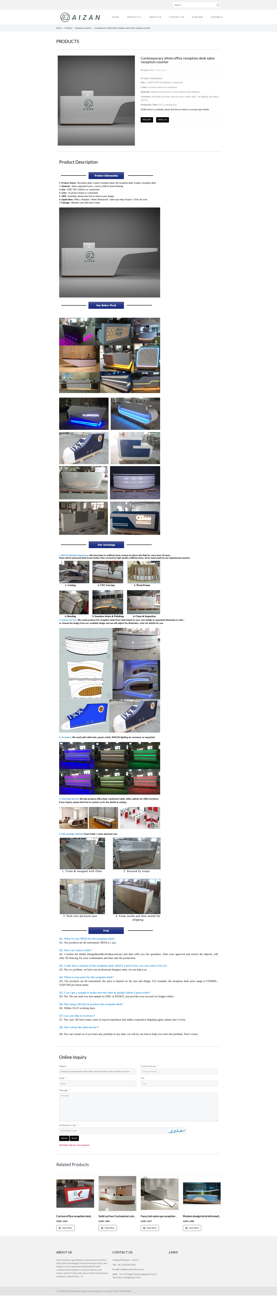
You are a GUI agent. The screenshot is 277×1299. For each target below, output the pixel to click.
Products (68, 28)
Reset (74, 1138)
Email (63, 1078)
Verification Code (68, 1125)
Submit (64, 1138)
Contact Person (149, 1066)
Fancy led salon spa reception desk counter (166, 1216)
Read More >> (75, 1276)
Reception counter (83, 28)
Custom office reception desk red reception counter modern (91, 1216)
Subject (62, 1066)
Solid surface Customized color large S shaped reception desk (135, 1216)
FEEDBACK (217, 17)
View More (67, 1228)
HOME (115, 17)
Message (64, 1090)
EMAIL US (162, 119)
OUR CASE (197, 17)
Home (58, 28)
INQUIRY (147, 119)
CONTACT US (176, 17)
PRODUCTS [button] (133, 17)
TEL (143, 1078)
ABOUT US (155, 17)
